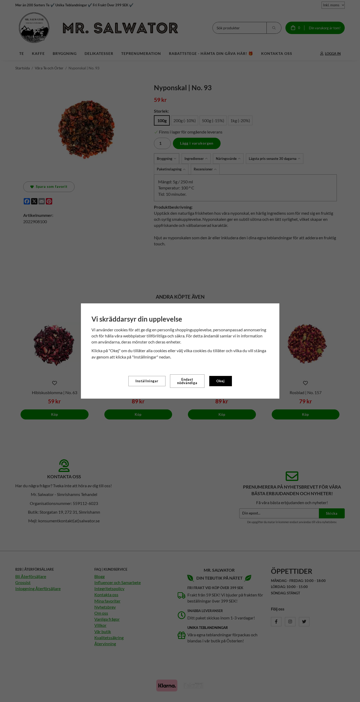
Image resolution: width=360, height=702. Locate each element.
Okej (220, 381)
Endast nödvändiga (187, 381)
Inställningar (146, 381)
